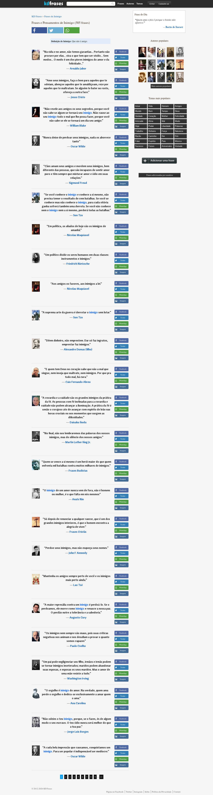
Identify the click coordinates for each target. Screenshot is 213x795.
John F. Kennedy (78, 553)
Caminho (152, 136)
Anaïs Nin (78, 499)
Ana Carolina (78, 703)
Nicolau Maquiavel (78, 235)
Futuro (151, 146)
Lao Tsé (78, 585)
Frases (121, 4)
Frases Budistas (78, 470)
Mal (163, 121)
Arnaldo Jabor (78, 68)
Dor (163, 136)
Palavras (179, 126)
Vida (150, 106)
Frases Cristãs (78, 531)
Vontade (178, 146)
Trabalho (139, 131)
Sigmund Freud (78, 183)
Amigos (178, 106)
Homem (165, 106)
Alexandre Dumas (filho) (78, 349)
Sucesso (139, 146)
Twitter (129, 791)
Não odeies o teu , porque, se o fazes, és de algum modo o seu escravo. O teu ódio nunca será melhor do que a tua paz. (76, 722)
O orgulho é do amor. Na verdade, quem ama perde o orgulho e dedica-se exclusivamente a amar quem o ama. (76, 694)
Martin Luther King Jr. (78, 442)
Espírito (151, 141)
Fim (176, 136)
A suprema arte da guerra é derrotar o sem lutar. (76, 312)
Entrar (152, 3)
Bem (150, 111)
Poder (151, 126)
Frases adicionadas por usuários (159, 175)
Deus (177, 111)
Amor (137, 106)
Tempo (165, 111)
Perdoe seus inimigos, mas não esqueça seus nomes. (76, 548)
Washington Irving (78, 678)
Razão (138, 136)
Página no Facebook (114, 791)
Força (164, 131)
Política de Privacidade (161, 791)
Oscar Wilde (78, 146)
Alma (150, 121)
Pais (164, 141)
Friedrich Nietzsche (78, 263)
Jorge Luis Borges (78, 731)
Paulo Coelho (78, 646)
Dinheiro (152, 131)
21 (101, 776)
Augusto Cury (78, 617)
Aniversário (167, 146)
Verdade (139, 116)
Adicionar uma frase (162, 160)
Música (178, 141)
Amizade (139, 121)
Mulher (165, 116)
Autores (130, 4)
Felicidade (179, 116)
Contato (177, 791)
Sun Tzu (78, 215)
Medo (177, 121)
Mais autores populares (161, 86)
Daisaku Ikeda (78, 422)
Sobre (147, 791)
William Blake (78, 125)
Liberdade (166, 126)
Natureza (179, 131)
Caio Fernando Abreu (78, 382)
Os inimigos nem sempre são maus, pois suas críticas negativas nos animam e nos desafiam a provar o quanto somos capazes (76, 637)
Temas (139, 4)
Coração (152, 116)
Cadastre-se (164, 3)
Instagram (138, 791)
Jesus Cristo (78, 97)
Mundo (138, 111)
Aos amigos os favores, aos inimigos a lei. (76, 283)
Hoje (137, 126)
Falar (137, 141)
